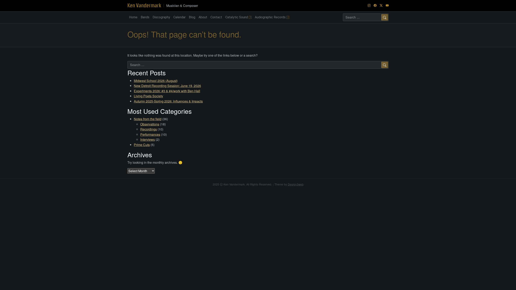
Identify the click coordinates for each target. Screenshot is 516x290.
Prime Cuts (142, 144)
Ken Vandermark (144, 5)
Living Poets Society (148, 96)
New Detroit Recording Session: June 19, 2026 (167, 85)
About (203, 17)
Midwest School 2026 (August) (156, 80)
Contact (216, 17)
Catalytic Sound (237, 17)
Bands (145, 17)
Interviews (147, 139)
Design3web (296, 184)
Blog (192, 17)
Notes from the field (147, 119)
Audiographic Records (270, 17)
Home (133, 17)
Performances (150, 134)
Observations (149, 124)
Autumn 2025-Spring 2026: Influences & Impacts (168, 101)
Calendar (179, 17)
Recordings (148, 129)
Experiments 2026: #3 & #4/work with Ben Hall (167, 91)
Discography (161, 17)
